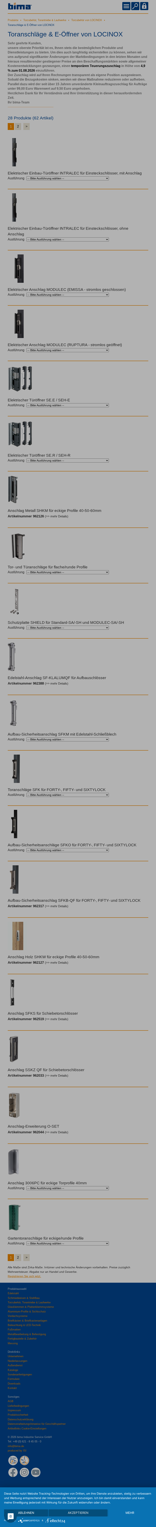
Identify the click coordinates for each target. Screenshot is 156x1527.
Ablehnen (26, 1513)
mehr (130, 1513)
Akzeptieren (78, 1513)
